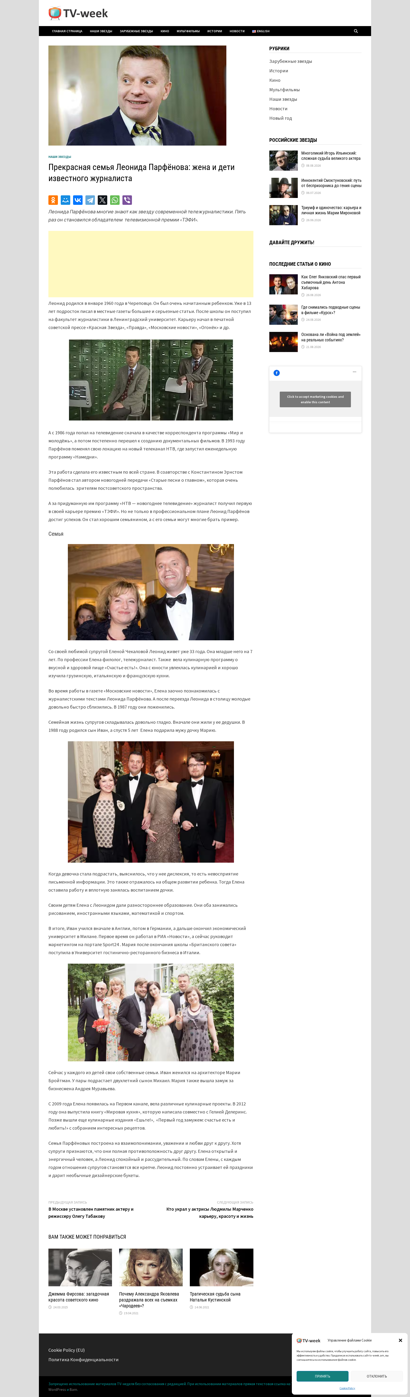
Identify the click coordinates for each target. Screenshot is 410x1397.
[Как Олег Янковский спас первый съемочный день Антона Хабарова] (283, 278)
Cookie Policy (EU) (66, 1350)
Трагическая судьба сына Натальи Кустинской (215, 1297)
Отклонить (377, 1376)
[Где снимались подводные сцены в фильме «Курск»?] (283, 308)
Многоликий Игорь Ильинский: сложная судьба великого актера (331, 156)
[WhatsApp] (115, 200)
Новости (237, 31)
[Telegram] (90, 200)
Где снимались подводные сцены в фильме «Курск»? (330, 310)
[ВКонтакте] (78, 200)
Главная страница (67, 31)
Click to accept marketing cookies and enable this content (315, 399)
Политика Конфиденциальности (83, 1359)
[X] (102, 200)
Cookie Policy (347, 1388)
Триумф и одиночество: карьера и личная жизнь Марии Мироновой (331, 210)
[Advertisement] (150, 264)
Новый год (280, 118)
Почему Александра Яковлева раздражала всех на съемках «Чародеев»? (149, 1300)
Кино (165, 31)
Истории (214, 31)
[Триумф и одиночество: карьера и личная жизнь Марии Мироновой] (283, 208)
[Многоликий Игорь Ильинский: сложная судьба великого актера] (283, 154)
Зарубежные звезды (136, 31)
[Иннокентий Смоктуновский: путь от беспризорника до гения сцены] (283, 181)
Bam (73, 1389)
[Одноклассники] (53, 200)
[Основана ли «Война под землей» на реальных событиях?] (283, 335)
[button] (400, 1340)
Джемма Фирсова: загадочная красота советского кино (78, 1297)
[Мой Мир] (65, 200)
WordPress (57, 1389)
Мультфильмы (188, 31)
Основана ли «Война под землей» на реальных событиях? (331, 337)
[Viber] (127, 200)
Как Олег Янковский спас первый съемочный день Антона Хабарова (331, 282)
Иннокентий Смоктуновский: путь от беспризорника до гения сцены (331, 183)
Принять (322, 1376)
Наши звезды (101, 31)
